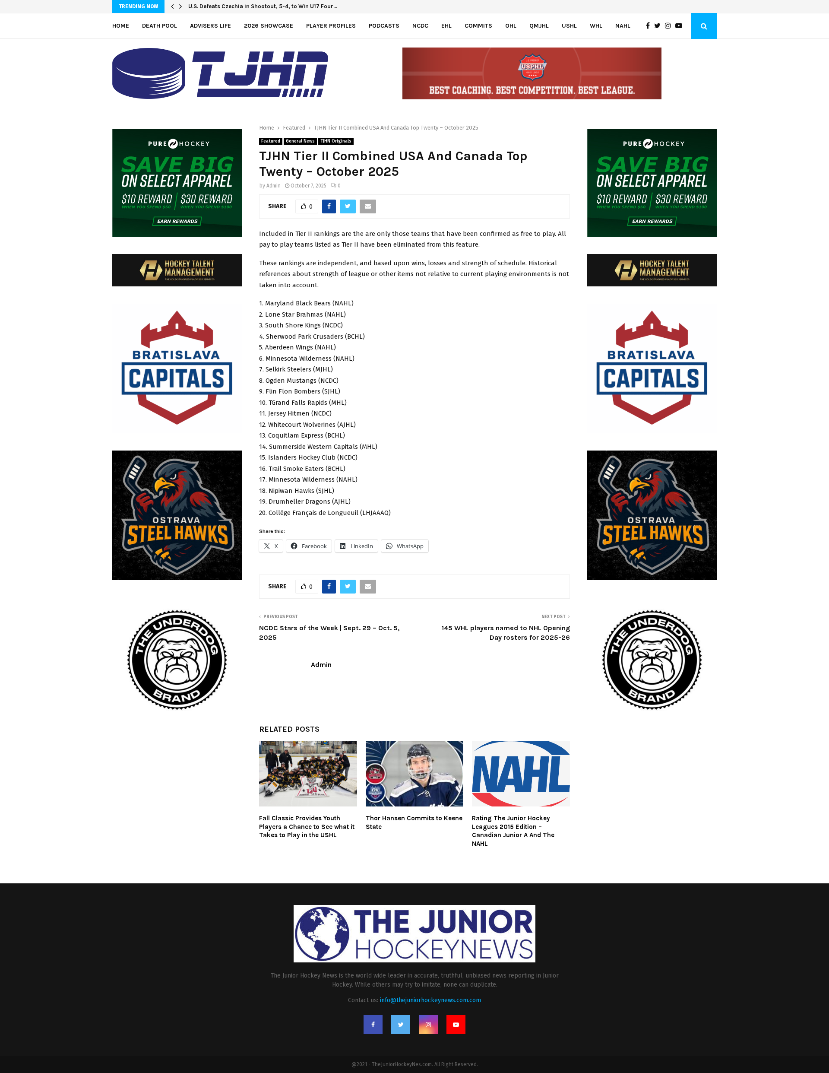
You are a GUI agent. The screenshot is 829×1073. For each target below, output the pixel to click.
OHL (510, 25)
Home (120, 25)
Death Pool (159, 25)
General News (300, 141)
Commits (478, 25)
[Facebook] (650, 26)
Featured (270, 141)
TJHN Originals (335, 141)
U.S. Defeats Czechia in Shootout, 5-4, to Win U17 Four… (262, 6)
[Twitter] (659, 26)
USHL (569, 25)
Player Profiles (331, 25)
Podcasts (384, 25)
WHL (596, 25)
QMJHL (539, 25)
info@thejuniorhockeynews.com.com (430, 1000)
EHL (446, 25)
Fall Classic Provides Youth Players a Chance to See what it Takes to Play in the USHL (306, 826)
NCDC (420, 25)
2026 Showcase (268, 25)
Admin (273, 186)
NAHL (622, 25)
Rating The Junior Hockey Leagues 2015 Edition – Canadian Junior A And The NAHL (513, 831)
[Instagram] (670, 26)
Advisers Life (210, 25)
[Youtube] (681, 26)
